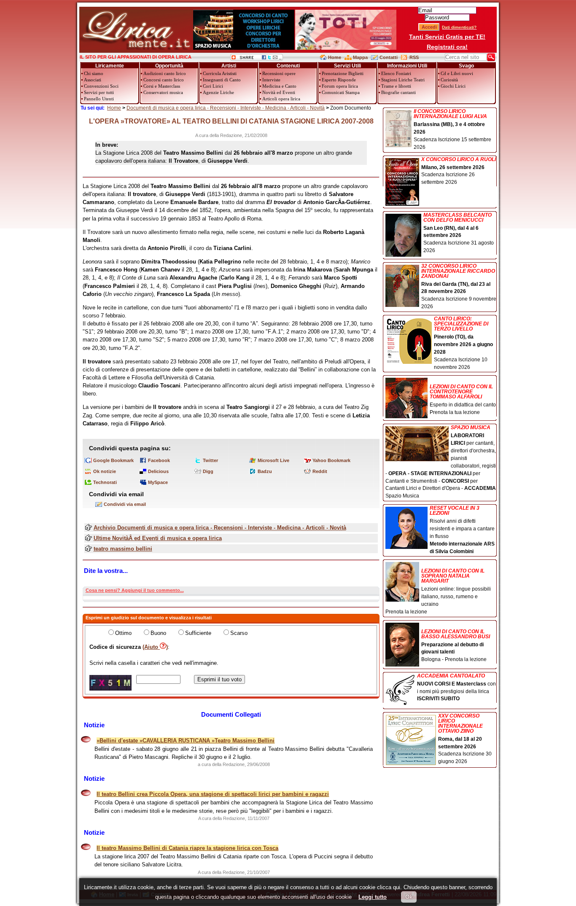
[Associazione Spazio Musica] (243, 48)
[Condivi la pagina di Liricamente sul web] (256, 59)
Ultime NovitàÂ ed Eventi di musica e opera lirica (158, 538)
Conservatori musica (163, 92)
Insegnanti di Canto (222, 79)
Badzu (265, 471)
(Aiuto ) (155, 647)
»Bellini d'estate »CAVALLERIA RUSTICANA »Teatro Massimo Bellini (186, 740)
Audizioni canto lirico (164, 73)
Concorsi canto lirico (163, 79)
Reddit (319, 471)
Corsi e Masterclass (161, 86)
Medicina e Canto (279, 86)
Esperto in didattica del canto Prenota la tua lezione (463, 399)
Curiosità (449, 79)
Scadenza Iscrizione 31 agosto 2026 (458, 233)
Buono (158, 633)
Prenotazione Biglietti (342, 73)
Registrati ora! (447, 46)
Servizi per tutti (99, 92)
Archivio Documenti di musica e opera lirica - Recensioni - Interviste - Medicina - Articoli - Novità (220, 527)
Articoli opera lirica (281, 98)
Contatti (389, 57)
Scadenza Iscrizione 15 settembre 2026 (452, 129)
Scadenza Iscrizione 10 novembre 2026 (463, 343)
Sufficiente (198, 633)
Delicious (158, 471)
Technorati (105, 482)
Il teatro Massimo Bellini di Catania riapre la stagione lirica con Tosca (187, 848)
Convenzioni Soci (101, 86)
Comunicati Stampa (341, 92)
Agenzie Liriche (218, 92)
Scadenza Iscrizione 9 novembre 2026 (458, 286)
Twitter (210, 460)
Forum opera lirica (340, 86)
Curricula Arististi (220, 73)
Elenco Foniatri (396, 73)
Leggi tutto (372, 897)
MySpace (158, 482)
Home (334, 57)
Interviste (271, 79)
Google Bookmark (113, 460)
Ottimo (123, 633)
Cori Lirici (213, 86)
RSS (414, 57)
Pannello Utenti (99, 98)
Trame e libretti (396, 86)
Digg (208, 471)
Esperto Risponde (339, 79)
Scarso (239, 633)
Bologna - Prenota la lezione (455, 646)
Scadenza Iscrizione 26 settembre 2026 (458, 171)
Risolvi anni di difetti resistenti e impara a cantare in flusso (462, 529)
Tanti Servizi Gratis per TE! (447, 36)
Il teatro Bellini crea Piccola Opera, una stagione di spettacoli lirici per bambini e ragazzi (213, 794)
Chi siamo (93, 73)
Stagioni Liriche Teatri (403, 79)
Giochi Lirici (453, 86)
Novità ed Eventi (278, 92)
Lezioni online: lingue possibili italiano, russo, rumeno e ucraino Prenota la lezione (438, 591)
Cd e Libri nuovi (457, 73)
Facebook (159, 460)
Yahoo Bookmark (331, 460)
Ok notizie (104, 471)
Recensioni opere (279, 73)
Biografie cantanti (398, 92)
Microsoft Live (273, 460)
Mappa (360, 57)
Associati (92, 79)
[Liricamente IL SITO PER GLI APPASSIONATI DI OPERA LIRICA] (136, 48)
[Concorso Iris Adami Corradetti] (345, 48)
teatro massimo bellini (123, 549)
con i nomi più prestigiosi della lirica (456, 687)
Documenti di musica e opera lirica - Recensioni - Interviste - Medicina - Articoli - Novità (226, 107)
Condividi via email (125, 504)
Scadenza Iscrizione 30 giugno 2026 (465, 739)
